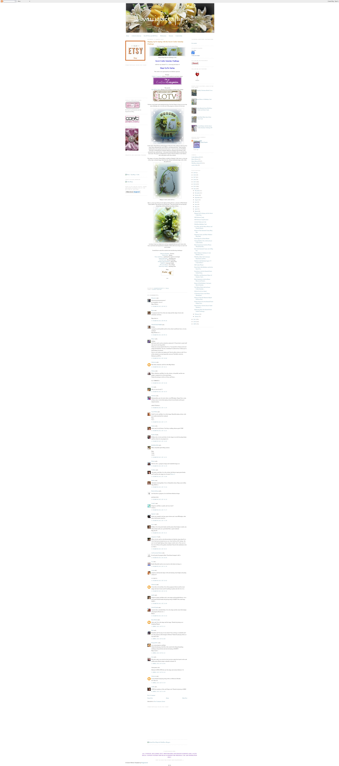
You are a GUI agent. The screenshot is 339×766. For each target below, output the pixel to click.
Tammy (153, 426)
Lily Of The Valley (155, 89)
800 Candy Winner (198, 265)
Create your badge (196, 55)
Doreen (153, 461)
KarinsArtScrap (155, 491)
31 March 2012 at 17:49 (159, 520)
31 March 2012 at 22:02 (159, 580)
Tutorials (171, 36)
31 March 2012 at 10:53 (159, 391)
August (197, 200)
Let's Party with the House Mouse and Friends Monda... (203, 227)
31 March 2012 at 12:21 (159, 430)
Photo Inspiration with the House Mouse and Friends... (202, 280)
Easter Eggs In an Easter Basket (201, 238)
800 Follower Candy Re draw (201, 219)
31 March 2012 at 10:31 (159, 367)
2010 (194, 321)
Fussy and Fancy (159, 257)
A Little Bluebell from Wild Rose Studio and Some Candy (204, 109)
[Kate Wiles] (193, 54)
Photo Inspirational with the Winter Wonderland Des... (202, 245)
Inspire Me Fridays (163, 258)
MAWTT (163, 263)
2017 (194, 177)
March (196, 211)
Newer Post (150, 698)
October (197, 195)
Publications (163, 36)
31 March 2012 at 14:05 (159, 441)
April (196, 209)
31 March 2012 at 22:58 (159, 591)
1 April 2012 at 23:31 (158, 626)
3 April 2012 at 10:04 (158, 663)
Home (127, 36)
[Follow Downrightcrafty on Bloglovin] (133, 193)
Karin (152, 310)
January (197, 316)
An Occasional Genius (156, 553)
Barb (152, 630)
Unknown (153, 362)
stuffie (152, 686)
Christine (153, 395)
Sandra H (153, 434)
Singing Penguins (204, 142)
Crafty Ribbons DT (196, 157)
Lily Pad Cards (162, 260)
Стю (152, 387)
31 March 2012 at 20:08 (159, 557)
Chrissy (153, 371)
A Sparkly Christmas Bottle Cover (204, 90)
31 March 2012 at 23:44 (159, 616)
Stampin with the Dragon (164, 261)
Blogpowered (144, 762)
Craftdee (153, 470)
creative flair (194, 165)
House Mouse (195, 159)
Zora (152, 657)
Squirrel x (153, 514)
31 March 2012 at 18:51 (159, 549)
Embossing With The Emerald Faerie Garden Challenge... (203, 310)
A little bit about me (136, 36)
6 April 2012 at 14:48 (158, 691)
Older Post (184, 698)
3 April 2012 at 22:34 (158, 672)
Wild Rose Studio (197, 141)
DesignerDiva (154, 642)
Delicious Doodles (164, 253)
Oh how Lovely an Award (200, 291)
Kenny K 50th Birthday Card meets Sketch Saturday (202, 284)
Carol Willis (154, 411)
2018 (194, 175)
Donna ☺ (173, 474)
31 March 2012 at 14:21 (159, 457)
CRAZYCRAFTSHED (156, 324)
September (197, 197)
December (197, 190)
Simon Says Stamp (163, 266)
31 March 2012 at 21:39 (159, 566)
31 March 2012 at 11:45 (159, 407)
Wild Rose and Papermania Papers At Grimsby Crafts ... (203, 276)
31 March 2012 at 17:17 (159, 510)
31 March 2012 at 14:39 (159, 466)
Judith (152, 595)
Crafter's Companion (157, 76)
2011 (194, 319)
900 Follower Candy (199, 217)
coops (152, 570)
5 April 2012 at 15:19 (158, 682)
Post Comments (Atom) (159, 701)
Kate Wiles (194, 50)
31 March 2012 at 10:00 (159, 358)
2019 (194, 172)
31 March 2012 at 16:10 (159, 499)
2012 (194, 188)
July (196, 202)
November (197, 193)
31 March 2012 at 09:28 (159, 320)
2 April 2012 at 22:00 (158, 638)
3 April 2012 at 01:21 (158, 653)
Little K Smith (154, 607)
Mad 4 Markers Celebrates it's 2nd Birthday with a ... (202, 253)
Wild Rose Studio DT (197, 163)
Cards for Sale (179, 36)
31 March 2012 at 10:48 (159, 383)
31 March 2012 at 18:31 (159, 533)
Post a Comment (151, 695)
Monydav (153, 298)
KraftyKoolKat (154, 445)
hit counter (194, 43)
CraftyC (153, 503)
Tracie (167, 64)
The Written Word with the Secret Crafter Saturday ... (202, 288)
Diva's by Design (164, 264)
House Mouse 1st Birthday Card (203, 99)
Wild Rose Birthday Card (200, 224)
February (197, 314)
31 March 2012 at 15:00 (159, 476)
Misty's (153, 339)
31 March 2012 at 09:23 (159, 306)
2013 (194, 186)
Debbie (153, 480)
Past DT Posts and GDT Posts (151, 36)
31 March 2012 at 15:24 (159, 487)
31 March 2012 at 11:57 (159, 422)
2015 (194, 182)
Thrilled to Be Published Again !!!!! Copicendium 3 (202, 261)
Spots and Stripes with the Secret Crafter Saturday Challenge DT (204, 126)
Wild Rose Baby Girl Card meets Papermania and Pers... (202, 257)
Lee (152, 561)
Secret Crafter (156, 289)
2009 (194, 324)
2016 (194, 179)
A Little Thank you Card (200, 222)
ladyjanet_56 (154, 537)
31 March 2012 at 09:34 (159, 335)
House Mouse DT (196, 161)
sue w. (152, 524)
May (196, 206)
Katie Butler (154, 620)
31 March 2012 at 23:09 (159, 603)
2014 (194, 184)
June (196, 204)
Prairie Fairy (165, 255)
